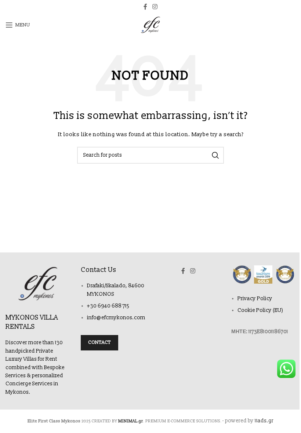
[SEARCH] (215, 155)
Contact (99, 342)
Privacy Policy (254, 298)
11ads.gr (264, 421)
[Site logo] (150, 25)
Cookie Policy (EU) (260, 310)
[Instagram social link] (155, 6)
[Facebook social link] (145, 6)
